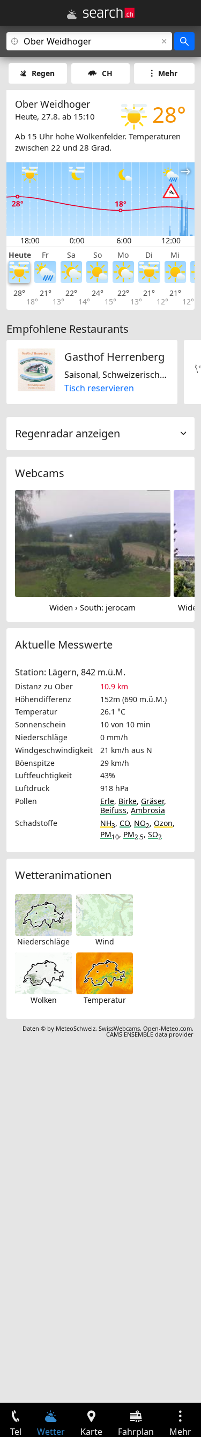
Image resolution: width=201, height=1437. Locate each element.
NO (142, 823)
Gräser (152, 801)
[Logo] (109, 13)
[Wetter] (72, 14)
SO (155, 834)
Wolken (44, 1000)
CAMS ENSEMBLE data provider (149, 1034)
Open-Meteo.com (167, 1028)
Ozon (163, 823)
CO (125, 823)
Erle (107, 801)
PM (109, 834)
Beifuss (113, 810)
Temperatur (105, 1000)
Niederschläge (43, 941)
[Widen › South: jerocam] (92, 542)
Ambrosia (148, 810)
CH (107, 73)
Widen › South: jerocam (92, 607)
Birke (127, 801)
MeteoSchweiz (75, 1028)
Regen (43, 73)
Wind (104, 941)
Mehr (167, 73)
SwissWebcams (119, 1028)
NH (107, 823)
